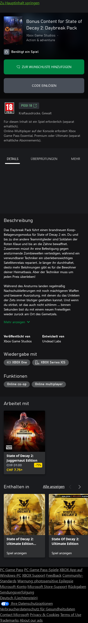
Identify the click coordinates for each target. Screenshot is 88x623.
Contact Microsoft (14, 614)
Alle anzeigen (54, 486)
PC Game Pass (11, 569)
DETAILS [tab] (12, 158)
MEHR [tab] (75, 158)
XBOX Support (33, 575)
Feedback (53, 575)
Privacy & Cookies (44, 614)
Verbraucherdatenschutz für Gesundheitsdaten (37, 608)
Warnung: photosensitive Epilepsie (45, 580)
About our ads (31, 620)
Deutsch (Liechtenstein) (19, 597)
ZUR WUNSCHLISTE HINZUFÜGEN (46, 67)
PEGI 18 (26, 105)
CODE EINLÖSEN (44, 85)
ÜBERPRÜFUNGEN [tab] (44, 158)
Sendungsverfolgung (17, 592)
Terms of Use (70, 614)
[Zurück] (70, 487)
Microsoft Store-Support (47, 586)
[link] (24, 442)
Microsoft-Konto (13, 586)
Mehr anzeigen (14, 322)
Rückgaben (77, 586)
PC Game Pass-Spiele (41, 569)
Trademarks (9, 620)
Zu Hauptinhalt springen (19, 2)
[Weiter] (79, 487)
